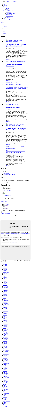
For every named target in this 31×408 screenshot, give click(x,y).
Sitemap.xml (6, 173)
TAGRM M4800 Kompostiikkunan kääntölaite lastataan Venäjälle (16, 129)
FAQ (4, 18)
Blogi (7, 8)
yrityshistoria (9, 14)
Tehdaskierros (9, 16)
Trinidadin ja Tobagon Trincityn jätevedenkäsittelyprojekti (16, 45)
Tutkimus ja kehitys (10, 13)
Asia (7, 9)
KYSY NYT (3, 201)
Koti (4, 4)
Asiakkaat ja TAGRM (13, 107)
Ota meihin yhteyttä (7, 19)
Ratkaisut (8, 12)
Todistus (8, 17)
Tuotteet (5, 5)
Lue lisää (8, 59)
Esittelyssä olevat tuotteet (9, 174)
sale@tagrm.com (7, 195)
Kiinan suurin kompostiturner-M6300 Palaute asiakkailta (15, 151)
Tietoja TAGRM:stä (8, 10)
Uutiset (5, 6)
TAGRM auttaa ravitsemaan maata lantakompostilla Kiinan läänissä (17, 87)
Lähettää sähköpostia (5, 213)
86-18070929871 (7, 190)
